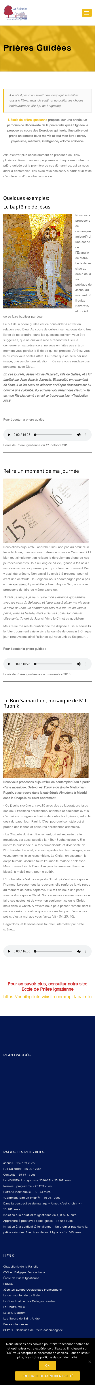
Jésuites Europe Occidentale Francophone (32, 1289)
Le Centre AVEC (14, 1307)
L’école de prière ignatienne (27, 119)
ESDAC (8, 1284)
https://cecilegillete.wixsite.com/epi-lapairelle (47, 996)
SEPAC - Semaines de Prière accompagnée (33, 1330)
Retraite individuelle (17, 1192)
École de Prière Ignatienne (21, 1278)
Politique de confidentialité (47, 1376)
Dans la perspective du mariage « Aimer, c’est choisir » (41, 1203)
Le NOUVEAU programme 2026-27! (27, 1180)
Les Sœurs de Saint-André (21, 1318)
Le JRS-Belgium (14, 1312)
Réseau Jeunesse (15, 1324)
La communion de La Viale (21, 1295)
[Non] (89, 1361)
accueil (8, 1163)
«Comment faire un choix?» (21, 1197)
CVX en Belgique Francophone (24, 1272)
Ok (47, 1365)
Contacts (9, 1174)
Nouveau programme (17, 1186)
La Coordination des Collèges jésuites (29, 1301)
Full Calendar (12, 1168)
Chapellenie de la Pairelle (20, 1266)
